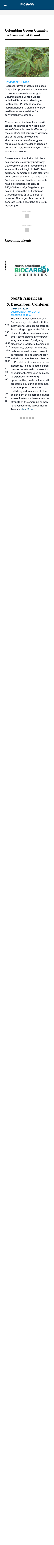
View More (21, 409)
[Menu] (5, 5)
